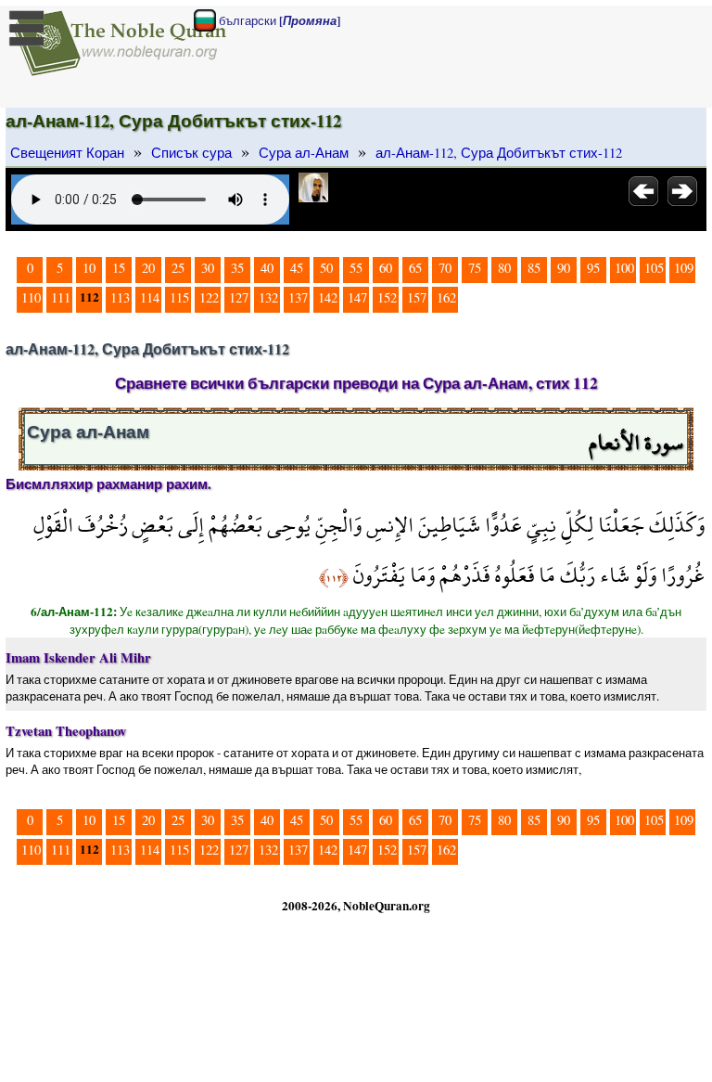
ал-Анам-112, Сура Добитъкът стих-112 (498, 152)
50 (326, 268)
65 (415, 268)
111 (60, 297)
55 (356, 268)
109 (683, 268)
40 (267, 268)
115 (179, 297)
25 (178, 268)
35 (237, 268)
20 (148, 268)
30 (207, 268)
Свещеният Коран (67, 152)
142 (327, 297)
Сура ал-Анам (304, 152)
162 (446, 297)
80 (504, 268)
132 (268, 297)
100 (624, 268)
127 (238, 297)
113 (120, 297)
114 (149, 297)
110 (31, 297)
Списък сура (191, 152)
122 (209, 297)
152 (387, 297)
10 (89, 268)
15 (118, 268)
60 (385, 268)
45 (296, 268)
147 (357, 297)
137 (298, 297)
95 (593, 268)
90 (563, 268)
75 (474, 268)
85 (534, 268)
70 (445, 268)
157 (416, 297)
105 (654, 268)
